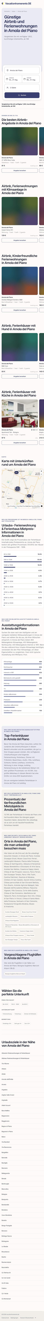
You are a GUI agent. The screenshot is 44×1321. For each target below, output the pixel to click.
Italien (13, 11)
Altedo (4, 1069)
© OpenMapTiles (20, 506)
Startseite (7, 11)
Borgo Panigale (7, 1225)
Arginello (4, 1100)
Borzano (4, 1231)
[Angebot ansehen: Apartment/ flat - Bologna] (20, 413)
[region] (23, 488)
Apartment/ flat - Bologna (10, 432)
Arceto (4, 1084)
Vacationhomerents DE (18, 3)
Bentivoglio (5, 1184)
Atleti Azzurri (6, 1105)
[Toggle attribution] (41, 506)
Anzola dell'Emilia (7, 1079)
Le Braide (5, 1246)
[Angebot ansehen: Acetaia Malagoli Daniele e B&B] (20, 281)
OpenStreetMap (35, 506)
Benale (4, 1178)
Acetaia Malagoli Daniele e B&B (12, 300)
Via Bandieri (6, 1142)
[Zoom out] (41, 474)
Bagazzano (5, 1116)
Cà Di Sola (5, 1283)
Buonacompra (6, 1262)
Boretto (4, 1220)
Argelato (4, 1090)
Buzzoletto (5, 1267)
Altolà (3, 1074)
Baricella (4, 1157)
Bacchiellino (6, 1110)
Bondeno (5, 1210)
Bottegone (5, 1241)
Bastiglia (4, 1163)
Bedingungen (14, 1318)
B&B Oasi (5, 366)
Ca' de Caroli (6, 1278)
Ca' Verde (5, 1293)
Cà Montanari (6, 1299)
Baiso (3, 1137)
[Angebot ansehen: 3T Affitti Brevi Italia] (20, 141)
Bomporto (5, 1199)
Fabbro (4, 1288)
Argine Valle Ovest (8, 1095)
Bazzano (4, 1168)
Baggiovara (5, 1121)
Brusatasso (5, 1252)
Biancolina (5, 1189)
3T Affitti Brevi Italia (8, 160)
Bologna (4, 1194)
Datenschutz (5, 1318)
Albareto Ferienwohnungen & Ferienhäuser (16, 1053)
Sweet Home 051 (7, 230)
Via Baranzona (6, 1147)
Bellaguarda (6, 1173)
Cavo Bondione (7, 1215)
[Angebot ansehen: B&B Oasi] (20, 347)
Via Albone (5, 1063)
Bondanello (5, 1205)
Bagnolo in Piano (7, 1131)
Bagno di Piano (7, 1126)
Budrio (4, 1257)
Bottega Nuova (7, 1236)
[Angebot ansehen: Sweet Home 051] (20, 211)
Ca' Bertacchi (6, 1272)
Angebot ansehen (20, 170)
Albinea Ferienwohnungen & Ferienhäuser (15, 1058)
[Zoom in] (41, 471)
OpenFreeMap (11, 506)
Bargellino (5, 1152)
